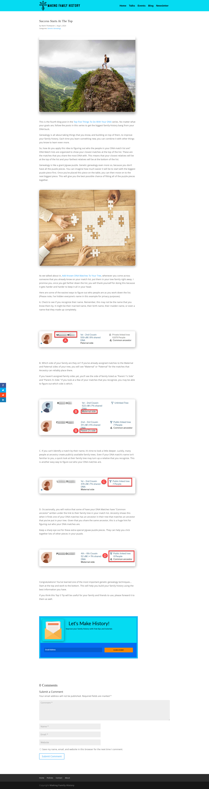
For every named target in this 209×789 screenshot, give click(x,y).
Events (142, 5)
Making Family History (62, 785)
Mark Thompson (48, 26)
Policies (50, 778)
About (67, 778)
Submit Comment (52, 756)
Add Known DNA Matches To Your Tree (81, 275)
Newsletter (162, 5)
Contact (59, 778)
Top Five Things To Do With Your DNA (93, 121)
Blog (150, 5)
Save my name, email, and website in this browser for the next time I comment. (82, 749)
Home (123, 5)
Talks (132, 5)
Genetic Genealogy (54, 28)
